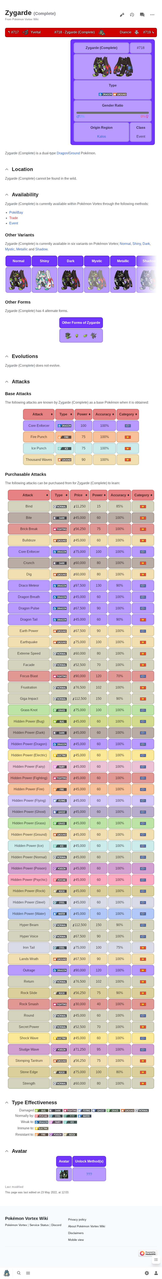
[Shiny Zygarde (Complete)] (44, 279)
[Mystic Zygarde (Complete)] (97, 279)
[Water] (84, 1116)
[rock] (60, 891)
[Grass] (113, 1110)
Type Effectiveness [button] (34, 1102)
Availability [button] (25, 194)
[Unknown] (70, 1116)
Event (13, 223)
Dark (146, 243)
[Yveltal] (25, 32)
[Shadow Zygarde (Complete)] (149, 279)
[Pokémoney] (75, 506)
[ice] (64, 448)
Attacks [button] (21, 381)
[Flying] (84, 1110)
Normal (125, 243)
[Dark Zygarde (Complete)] (71, 279)
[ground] (120, 94)
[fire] (64, 437)
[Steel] (56, 1116)
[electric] (60, 755)
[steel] (60, 902)
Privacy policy (77, 1219)
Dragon (62, 153)
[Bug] (41, 1110)
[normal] (60, 506)
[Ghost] (99, 1110)
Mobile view (76, 1239)
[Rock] (70, 1134)
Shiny (136, 243)
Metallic (22, 249)
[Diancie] (136, 32)
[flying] (60, 800)
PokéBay (16, 212)
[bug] (60, 721)
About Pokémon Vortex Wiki (86, 1226)
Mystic (10, 249)
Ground (74, 153)
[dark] (60, 517)
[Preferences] (147, 1273)
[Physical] (128, 437)
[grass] (60, 710)
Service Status (39, 1225)
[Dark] (56, 1110)
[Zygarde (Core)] (77, 335)
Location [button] (22, 169)
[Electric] (41, 1128)
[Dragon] (41, 1122)
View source (122, 15)
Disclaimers (76, 1233)
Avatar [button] (19, 1151)
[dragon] (105, 94)
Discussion (142, 15)
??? (89, 1174)
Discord (56, 1225)
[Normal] (142, 1110)
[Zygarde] (68, 335)
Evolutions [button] (25, 356)
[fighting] (60, 529)
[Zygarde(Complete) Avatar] (64, 1174)
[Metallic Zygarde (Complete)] (123, 279)
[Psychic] (41, 1116)
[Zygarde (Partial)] (93, 335)
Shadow (41, 249)
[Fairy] (56, 1122)
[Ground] (127, 1110)
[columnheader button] (39, 414)
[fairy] (60, 766)
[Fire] (41, 1134)
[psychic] (60, 880)
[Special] (128, 425)
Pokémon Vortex (16, 1225)
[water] (60, 914)
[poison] (60, 868)
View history (132, 15)
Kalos (101, 136)
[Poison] (56, 1134)
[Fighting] (70, 1110)
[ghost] (60, 812)
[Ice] (70, 1122)
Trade (13, 218)
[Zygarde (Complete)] (101, 32)
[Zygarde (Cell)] (85, 335)
